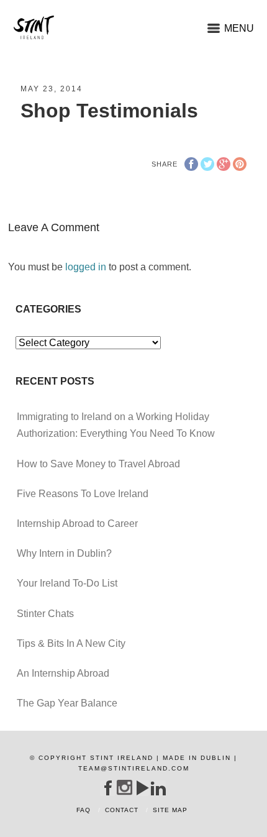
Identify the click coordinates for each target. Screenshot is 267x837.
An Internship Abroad (63, 673)
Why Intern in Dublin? (64, 553)
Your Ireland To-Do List (67, 583)
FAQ (83, 810)
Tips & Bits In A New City (71, 643)
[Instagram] (124, 787)
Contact (121, 810)
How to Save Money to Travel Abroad (98, 464)
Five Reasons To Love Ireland (82, 493)
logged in (85, 267)
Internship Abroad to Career (77, 523)
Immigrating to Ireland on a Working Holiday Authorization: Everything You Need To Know (116, 425)
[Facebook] (107, 787)
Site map (170, 810)
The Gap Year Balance (67, 703)
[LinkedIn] (158, 787)
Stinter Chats (45, 613)
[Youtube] (141, 787)
